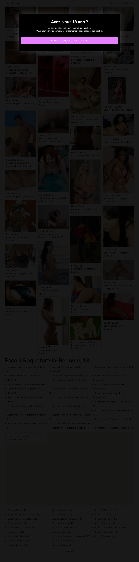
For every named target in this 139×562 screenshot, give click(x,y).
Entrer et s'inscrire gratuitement (69, 40)
